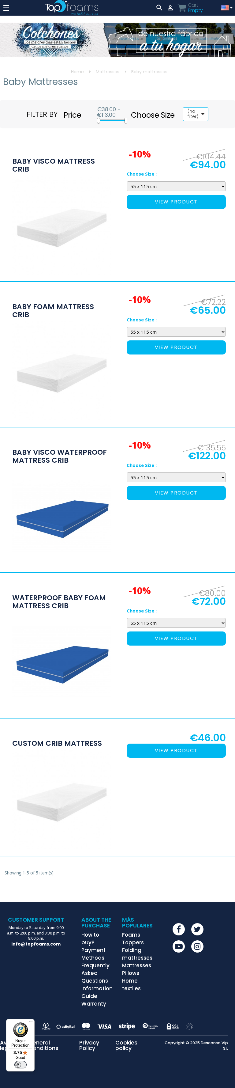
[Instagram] (197, 946)
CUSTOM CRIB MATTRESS (57, 744)
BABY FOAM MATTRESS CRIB (53, 311)
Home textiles (131, 984)
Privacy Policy (89, 1045)
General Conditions (43, 1045)
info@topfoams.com (36, 944)
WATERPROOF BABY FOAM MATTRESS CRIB (59, 602)
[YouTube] (179, 946)
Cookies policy (126, 1045)
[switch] (20, 1064)
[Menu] (31, 1022)
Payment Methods (93, 953)
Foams (131, 934)
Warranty (93, 1003)
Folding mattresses (137, 953)
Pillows (130, 973)
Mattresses (136, 965)
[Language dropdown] (226, 8)
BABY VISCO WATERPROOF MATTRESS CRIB (59, 456)
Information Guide (97, 992)
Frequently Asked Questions (95, 973)
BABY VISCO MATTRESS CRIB (53, 165)
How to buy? (90, 938)
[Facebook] (179, 929)
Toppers (133, 942)
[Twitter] (197, 929)
